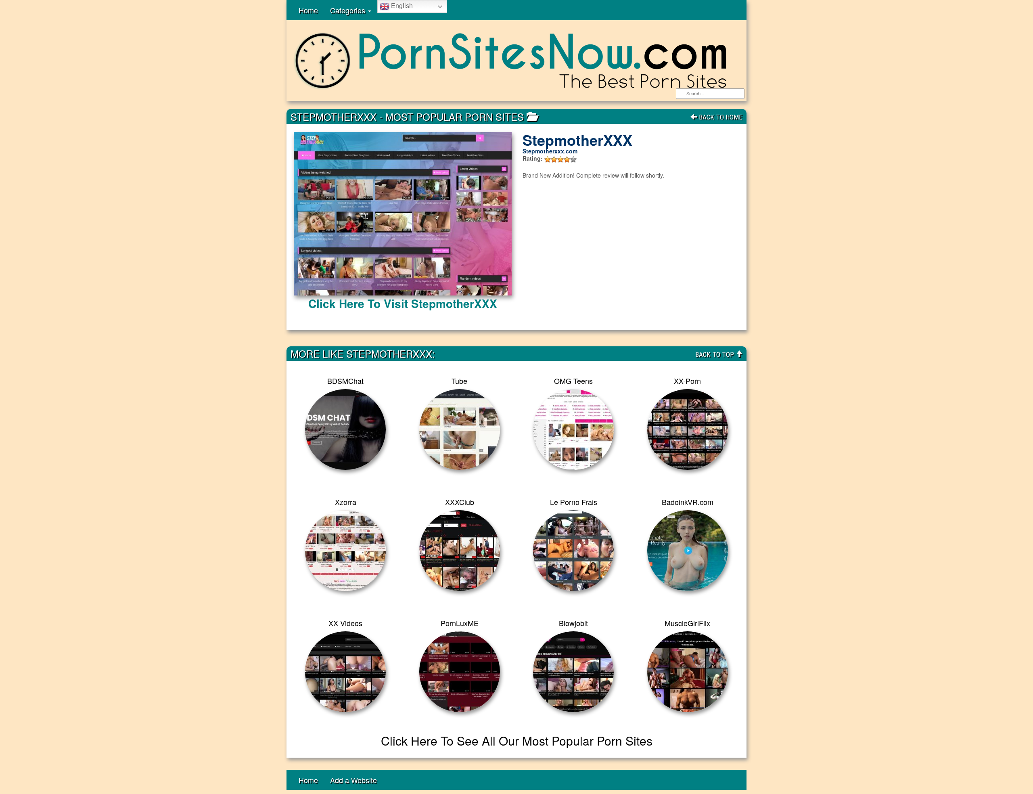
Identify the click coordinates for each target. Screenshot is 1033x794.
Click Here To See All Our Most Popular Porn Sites (516, 740)
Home (308, 10)
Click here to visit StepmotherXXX (402, 303)
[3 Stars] (560, 159)
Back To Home (719, 117)
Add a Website (353, 780)
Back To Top (715, 354)
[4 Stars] (567, 159)
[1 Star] (547, 159)
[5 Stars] (573, 159)
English (401, 5)
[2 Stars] (554, 159)
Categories (348, 10)
